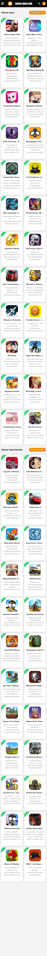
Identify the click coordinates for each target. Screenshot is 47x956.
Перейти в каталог (37, 12)
